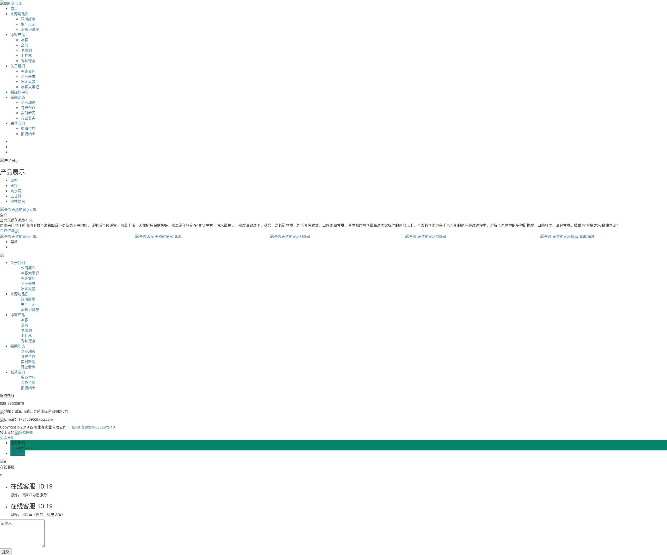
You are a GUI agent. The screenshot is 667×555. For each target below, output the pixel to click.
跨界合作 (28, 107)
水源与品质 (19, 13)
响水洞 (26, 50)
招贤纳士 (28, 133)
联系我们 (17, 123)
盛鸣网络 (26, 432)
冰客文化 (28, 71)
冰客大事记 (30, 86)
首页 (14, 8)
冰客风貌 (28, 81)
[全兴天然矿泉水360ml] (333, 236)
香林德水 (28, 60)
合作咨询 (7, 230)
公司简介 (28, 267)
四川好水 (28, 18)
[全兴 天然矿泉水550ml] (468, 236)
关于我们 (17, 65)
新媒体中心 (19, 91)
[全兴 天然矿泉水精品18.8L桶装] (603, 236)
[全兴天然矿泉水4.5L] (63, 236)
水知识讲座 (30, 29)
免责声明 (7, 437)
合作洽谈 (28, 382)
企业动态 (28, 102)
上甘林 (26, 55)
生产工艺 (28, 24)
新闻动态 (17, 97)
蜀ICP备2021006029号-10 (93, 427)
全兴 (24, 44)
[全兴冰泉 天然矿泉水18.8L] (198, 236)
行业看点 (28, 117)
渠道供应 (28, 128)
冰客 (24, 39)
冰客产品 (17, 34)
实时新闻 (28, 112)
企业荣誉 (28, 76)
